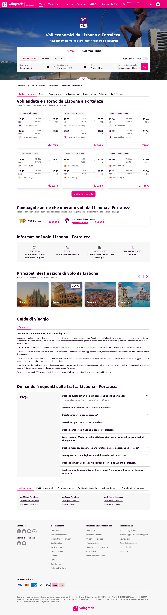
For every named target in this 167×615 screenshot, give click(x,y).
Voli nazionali (25, 488)
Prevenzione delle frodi (95, 556)
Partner (54, 560)
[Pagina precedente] (139, 276)
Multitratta (59, 59)
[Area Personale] (159, 4)
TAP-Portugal (117, 94)
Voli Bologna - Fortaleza (113, 497)
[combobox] (35, 67)
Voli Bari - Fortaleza (69, 504)
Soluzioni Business (59, 568)
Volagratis (21, 85)
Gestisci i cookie (57, 547)
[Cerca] (144, 66)
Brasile (41, 85)
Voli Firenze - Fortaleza (113, 501)
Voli (32, 85)
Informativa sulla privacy (61, 539)
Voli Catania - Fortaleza (113, 504)
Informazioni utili (92, 543)
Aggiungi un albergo (132, 58)
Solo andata (45, 59)
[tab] (70, 51)
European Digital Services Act (97, 547)
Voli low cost (125, 539)
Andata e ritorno (28, 59)
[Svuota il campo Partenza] (48, 67)
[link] (38, 129)
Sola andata (55, 94)
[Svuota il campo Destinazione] (85, 67)
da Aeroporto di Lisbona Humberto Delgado (86, 94)
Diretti (42, 94)
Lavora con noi (57, 551)
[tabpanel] (83, 147)
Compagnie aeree (65, 488)
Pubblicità (55, 556)
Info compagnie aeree (94, 539)
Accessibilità (91, 551)
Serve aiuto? (91, 530)
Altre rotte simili (110, 488)
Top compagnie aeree (129, 530)
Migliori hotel (125, 547)
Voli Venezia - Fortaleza (29, 501)
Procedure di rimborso (94, 535)
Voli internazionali (44, 488)
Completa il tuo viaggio (133, 488)
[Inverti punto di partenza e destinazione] (54, 67)
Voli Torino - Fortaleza (29, 504)
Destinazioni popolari (88, 488)
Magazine (124, 551)
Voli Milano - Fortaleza (29, 497)
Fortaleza (53, 85)
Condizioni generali (59, 535)
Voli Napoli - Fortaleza (70, 501)
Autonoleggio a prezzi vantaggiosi (134, 535)
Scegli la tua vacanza (128, 543)
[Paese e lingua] (150, 4)
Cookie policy (56, 543)
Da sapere (24, 327)
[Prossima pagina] (147, 276)
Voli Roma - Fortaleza (70, 497)
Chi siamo (55, 530)
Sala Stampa (56, 564)
